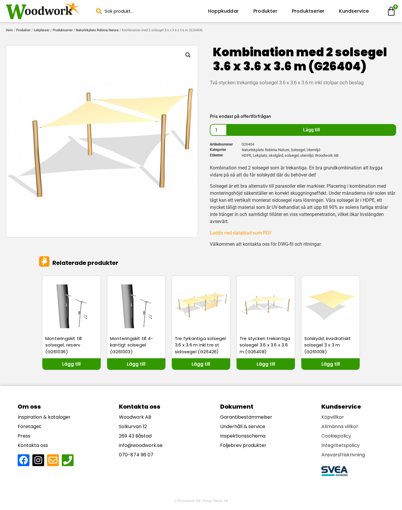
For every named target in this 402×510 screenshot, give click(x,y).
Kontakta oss (33, 445)
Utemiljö (313, 150)
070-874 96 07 (136, 454)
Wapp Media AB (215, 501)
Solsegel (298, 150)
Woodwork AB (326, 155)
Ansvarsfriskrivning (343, 454)
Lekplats (260, 155)
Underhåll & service (242, 426)
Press (24, 436)
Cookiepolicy (336, 436)
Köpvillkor (332, 417)
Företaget (29, 426)
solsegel (292, 155)
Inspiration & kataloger (44, 417)
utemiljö (306, 155)
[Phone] (68, 460)
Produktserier (308, 11)
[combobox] (146, 11)
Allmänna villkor (339, 426)
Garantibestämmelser (246, 417)
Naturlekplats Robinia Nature (97, 30)
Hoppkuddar (223, 11)
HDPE (246, 155)
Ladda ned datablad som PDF (241, 233)
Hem (9, 30)
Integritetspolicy (340, 445)
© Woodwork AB (187, 501)
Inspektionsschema (242, 436)
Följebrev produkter (243, 445)
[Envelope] (53, 460)
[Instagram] (38, 460)
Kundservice (354, 11)
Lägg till (311, 130)
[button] (188, 55)
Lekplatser (41, 30)
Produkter (265, 11)
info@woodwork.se (140, 445)
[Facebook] (23, 460)
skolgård (276, 155)
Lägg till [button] (71, 364)
